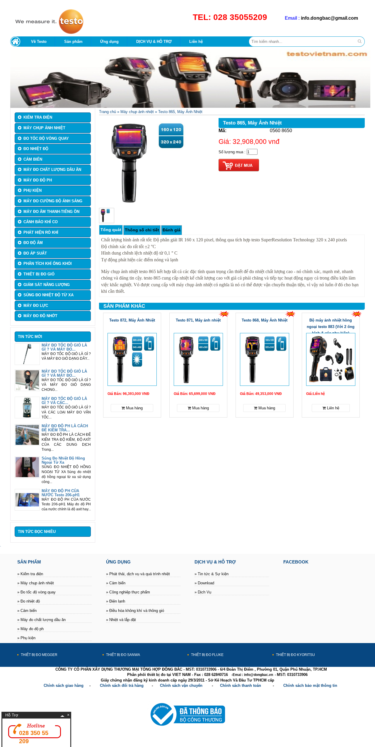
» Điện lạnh (115, 601)
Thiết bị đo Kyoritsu (295, 655)
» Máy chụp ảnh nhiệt (35, 583)
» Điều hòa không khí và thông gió (135, 610)
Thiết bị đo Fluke (207, 655)
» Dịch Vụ (203, 592)
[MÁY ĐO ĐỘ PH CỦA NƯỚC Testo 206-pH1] (27, 508)
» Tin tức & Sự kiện (212, 574)
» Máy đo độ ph (30, 629)
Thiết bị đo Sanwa (123, 655)
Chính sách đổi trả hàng (122, 685)
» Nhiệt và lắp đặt (121, 620)
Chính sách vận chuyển (181, 685)
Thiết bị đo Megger (39, 655)
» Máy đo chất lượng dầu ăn (41, 620)
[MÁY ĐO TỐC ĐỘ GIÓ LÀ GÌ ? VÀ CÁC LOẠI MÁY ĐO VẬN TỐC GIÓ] (27, 416)
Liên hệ (196, 41)
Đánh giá (171, 230)
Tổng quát (110, 229)
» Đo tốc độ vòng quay (36, 592)
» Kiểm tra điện (30, 574)
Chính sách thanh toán (240, 685)
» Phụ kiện (26, 638)
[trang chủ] (16, 41)
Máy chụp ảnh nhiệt (137, 112)
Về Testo (39, 41)
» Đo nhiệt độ (28, 601)
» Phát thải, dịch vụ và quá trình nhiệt (138, 574)
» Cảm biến (27, 610)
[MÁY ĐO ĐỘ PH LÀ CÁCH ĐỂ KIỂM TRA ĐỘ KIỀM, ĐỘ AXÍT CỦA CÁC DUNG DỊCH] (27, 443)
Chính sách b (295, 685)
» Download (204, 583)
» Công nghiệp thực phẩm (128, 592)
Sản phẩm (73, 41)
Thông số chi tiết (142, 230)
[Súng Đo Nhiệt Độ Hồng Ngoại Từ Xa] (27, 476)
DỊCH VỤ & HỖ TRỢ (154, 41)
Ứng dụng (109, 41)
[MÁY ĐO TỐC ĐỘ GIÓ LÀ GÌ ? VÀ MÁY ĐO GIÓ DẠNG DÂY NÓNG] (27, 363)
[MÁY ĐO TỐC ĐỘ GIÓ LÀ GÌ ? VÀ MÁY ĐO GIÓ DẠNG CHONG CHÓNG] (27, 389)
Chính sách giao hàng (63, 685)
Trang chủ (107, 112)
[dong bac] (47, 33)
